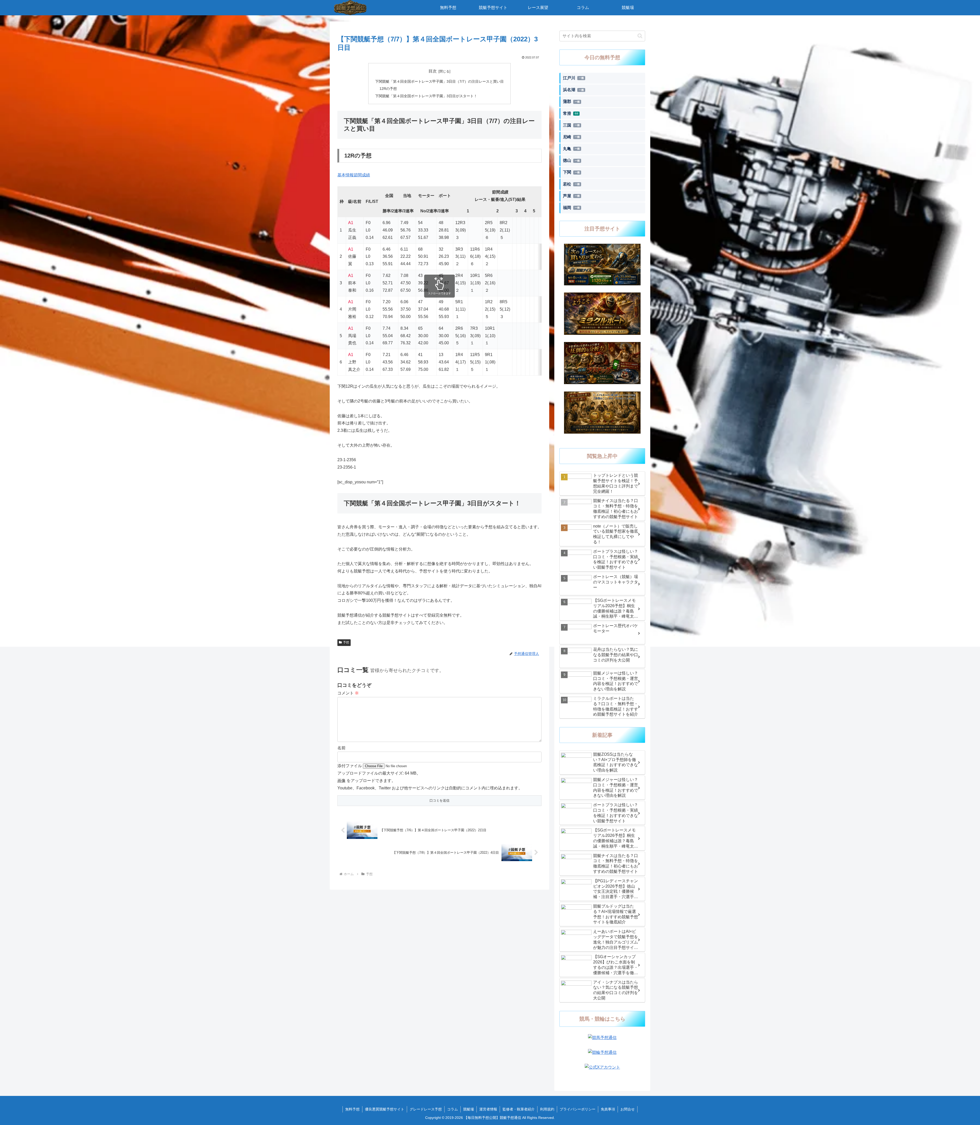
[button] (639, 36)
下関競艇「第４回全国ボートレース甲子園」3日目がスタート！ (426, 96)
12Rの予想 (388, 89)
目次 (432, 71)
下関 (571, 172)
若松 (571, 184)
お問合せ (627, 1109)
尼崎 (571, 137)
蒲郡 (571, 101)
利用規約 (547, 1109)
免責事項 (608, 1109)
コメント (348, 693)
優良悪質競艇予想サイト (384, 1109)
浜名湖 (573, 90)
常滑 (570, 113)
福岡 (571, 207)
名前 (341, 748)
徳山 (571, 160)
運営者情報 (488, 1109)
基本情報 (345, 175)
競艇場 (468, 1109)
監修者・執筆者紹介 (519, 1109)
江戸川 (573, 78)
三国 (571, 125)
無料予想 (352, 1109)
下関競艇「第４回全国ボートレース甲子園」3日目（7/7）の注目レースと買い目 (439, 81)
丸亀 (571, 148)
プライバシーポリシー (577, 1109)
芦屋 (571, 196)
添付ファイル (350, 766)
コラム (452, 1109)
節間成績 (362, 175)
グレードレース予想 (426, 1109)
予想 (346, 642)
